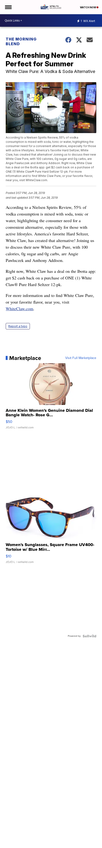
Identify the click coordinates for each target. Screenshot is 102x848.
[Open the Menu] (8, 7)
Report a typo (17, 326)
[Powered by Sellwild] (89, 636)
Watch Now (88, 7)
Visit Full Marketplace (80, 358)
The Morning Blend (21, 41)
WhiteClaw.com (19, 308)
